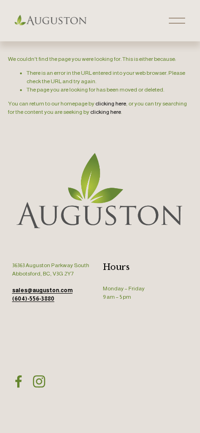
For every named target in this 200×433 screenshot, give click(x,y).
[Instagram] (39, 381)
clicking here (110, 103)
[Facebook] (18, 381)
